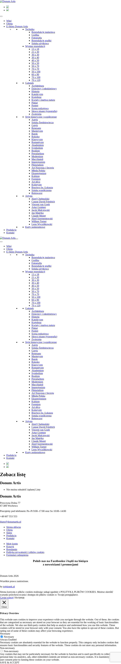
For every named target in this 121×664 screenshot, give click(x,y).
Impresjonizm (38, 162)
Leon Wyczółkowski (42, 224)
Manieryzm (37, 131)
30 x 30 (35, 54)
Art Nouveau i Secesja (43, 167)
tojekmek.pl (9, 586)
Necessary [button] (5, 633)
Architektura (38, 85)
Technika (29, 29)
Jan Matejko (38, 213)
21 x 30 (35, 52)
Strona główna (13, 527)
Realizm (36, 150)
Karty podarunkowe (35, 227)
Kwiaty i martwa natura (43, 100)
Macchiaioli (37, 159)
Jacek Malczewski (41, 210)
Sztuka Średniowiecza (43, 122)
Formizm (36, 179)
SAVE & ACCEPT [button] (9, 662)
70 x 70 (35, 68)
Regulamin (11, 549)
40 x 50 (35, 60)
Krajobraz (36, 97)
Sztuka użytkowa (40, 43)
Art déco (36, 181)
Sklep (9, 532)
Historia (35, 91)
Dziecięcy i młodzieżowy (44, 88)
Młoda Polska (38, 170)
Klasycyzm (37, 139)
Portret (35, 105)
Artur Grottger (39, 207)
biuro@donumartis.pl (10, 521)
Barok (35, 133)
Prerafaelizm (38, 153)
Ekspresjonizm (39, 173)
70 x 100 (36, 77)
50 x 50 (35, 63)
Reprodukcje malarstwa (43, 32)
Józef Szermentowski (42, 218)
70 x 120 (36, 80)
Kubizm (36, 176)
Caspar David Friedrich (43, 201)
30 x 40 (35, 57)
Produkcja (11, 230)
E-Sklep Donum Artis (17, 26)
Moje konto (12, 543)
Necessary (9, 636)
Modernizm (37, 156)
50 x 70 (35, 66)
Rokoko (36, 136)
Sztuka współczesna (42, 190)
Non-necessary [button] (7, 648)
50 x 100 (36, 71)
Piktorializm (37, 165)
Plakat (35, 102)
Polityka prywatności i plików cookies (25, 552)
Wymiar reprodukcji (35, 46)
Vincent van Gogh (41, 204)
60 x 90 (35, 74)
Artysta (28, 196)
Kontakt (10, 232)
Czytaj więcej (7, 597)
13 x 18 (35, 49)
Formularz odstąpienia (17, 555)
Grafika (35, 35)
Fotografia (37, 37)
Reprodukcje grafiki (41, 40)
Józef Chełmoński (40, 198)
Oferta (9, 23)
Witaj (9, 20)
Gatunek (29, 83)
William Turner (39, 221)
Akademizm (38, 145)
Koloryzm (37, 184)
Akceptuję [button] (19, 597)
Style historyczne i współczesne (41, 117)
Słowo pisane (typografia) (44, 111)
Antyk (35, 119)
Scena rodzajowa (40, 108)
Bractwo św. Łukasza (42, 187)
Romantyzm (38, 142)
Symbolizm (37, 148)
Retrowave (37, 193)
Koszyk (10, 546)
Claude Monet (39, 215)
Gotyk (35, 125)
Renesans (36, 128)
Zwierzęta (36, 114)
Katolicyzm (37, 94)
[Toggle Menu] (1, 16)
